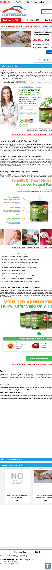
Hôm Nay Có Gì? (32, 20)
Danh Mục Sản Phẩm (11, 20)
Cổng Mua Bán (5, 2)
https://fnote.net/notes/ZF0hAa (10, 392)
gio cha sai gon (22, 556)
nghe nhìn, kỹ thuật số (16, 26)
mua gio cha (11, 556)
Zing (48, 60)
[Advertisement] (26, 427)
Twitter (45, 60)
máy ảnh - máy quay (33, 26)
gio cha (2, 556)
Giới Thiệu (39, 552)
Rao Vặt (19, 2)
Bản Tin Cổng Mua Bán (35, 2)
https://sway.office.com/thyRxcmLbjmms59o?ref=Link (18, 390)
